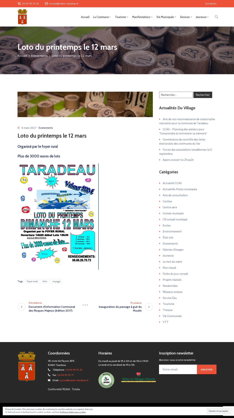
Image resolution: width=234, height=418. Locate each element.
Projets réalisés (172, 280)
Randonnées (170, 286)
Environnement (172, 231)
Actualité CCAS (172, 183)
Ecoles (167, 225)
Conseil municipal (173, 213)
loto (45, 281)
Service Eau (170, 298)
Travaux (168, 310)
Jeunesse (168, 256)
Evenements (39, 56)
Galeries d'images (173, 249)
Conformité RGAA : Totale (64, 389)
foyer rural (32, 281)
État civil (168, 237)
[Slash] (85, 305)
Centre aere (170, 207)
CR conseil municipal (175, 219)
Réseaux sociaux (172, 292)
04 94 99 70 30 (30, 3)
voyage (56, 281)
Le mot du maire (172, 262)
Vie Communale (172, 316)
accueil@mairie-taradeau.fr (63, 3)
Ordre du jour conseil (175, 274)
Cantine (167, 201)
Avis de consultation (175, 195)
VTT (165, 322)
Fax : (63, 375)
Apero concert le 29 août (178, 160)
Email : (71, 380)
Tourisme (168, 304)
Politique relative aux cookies (73, 412)
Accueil (85, 17)
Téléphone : (68, 369)
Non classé (169, 268)
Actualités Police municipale (180, 189)
